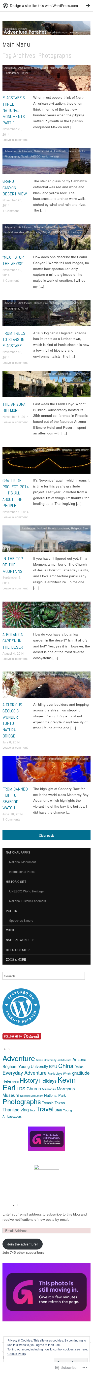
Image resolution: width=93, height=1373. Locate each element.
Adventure (10, 67)
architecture (64, 1060)
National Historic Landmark (50, 151)
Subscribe (10, 1205)
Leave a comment (15, 139)
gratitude (81, 1072)
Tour (32, 1110)
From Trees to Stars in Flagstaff (13, 339)
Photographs (21, 1101)
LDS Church (29, 1088)
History (29, 1080)
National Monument (61, 67)
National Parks (76, 151)
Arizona (79, 1059)
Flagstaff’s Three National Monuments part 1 (13, 110)
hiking (15, 1081)
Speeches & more (21, 920)
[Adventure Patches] (46, 30)
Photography (11, 73)
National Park (55, 1095)
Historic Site (41, 67)
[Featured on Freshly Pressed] (21, 1006)
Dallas (79, 1066)
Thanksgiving (15, 1109)
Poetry (12, 911)
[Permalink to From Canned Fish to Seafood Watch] (46, 770)
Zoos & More (81, 759)
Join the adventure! (22, 1244)
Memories (49, 1089)
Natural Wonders (14, 232)
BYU (53, 1066)
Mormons (66, 1088)
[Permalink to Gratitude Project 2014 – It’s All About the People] (46, 461)
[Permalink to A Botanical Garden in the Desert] (46, 615)
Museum (10, 1095)
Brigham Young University (25, 1066)
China (10, 930)
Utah (58, 1109)
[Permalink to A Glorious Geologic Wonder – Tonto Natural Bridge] (46, 686)
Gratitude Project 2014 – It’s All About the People (15, 493)
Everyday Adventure (38, 604)
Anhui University (46, 1060)
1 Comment (10, 211)
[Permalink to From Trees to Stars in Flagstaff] (46, 314)
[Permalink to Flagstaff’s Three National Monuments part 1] (46, 79)
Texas (60, 1102)
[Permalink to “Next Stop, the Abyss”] (46, 238)
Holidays (67, 450)
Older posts (46, 835)
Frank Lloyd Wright (59, 1073)
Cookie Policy (16, 1353)
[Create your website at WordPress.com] (46, 5)
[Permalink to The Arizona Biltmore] (46, 385)
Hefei (6, 1081)
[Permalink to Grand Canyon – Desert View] (46, 162)
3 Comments (11, 819)
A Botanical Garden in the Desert (13, 641)
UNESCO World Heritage (44, 156)
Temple (48, 1102)
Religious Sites (80, 528)
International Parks (21, 871)
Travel (24, 73)
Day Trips (36, 674)
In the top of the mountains (12, 565)
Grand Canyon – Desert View (14, 187)
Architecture (25, 67)
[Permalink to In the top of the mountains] (46, 540)
